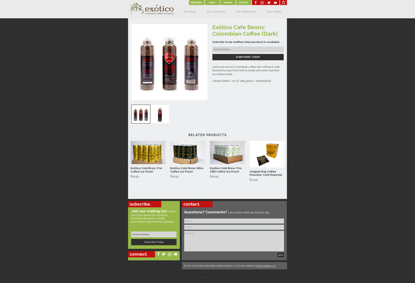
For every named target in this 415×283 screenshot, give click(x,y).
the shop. (189, 11)
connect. (139, 254)
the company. (216, 11)
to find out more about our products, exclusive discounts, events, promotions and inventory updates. (153, 216)
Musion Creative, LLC (266, 266)
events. (228, 2)
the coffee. (274, 11)
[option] (148, 159)
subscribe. (196, 2)
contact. (244, 2)
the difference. (246, 11)
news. (212, 2)
